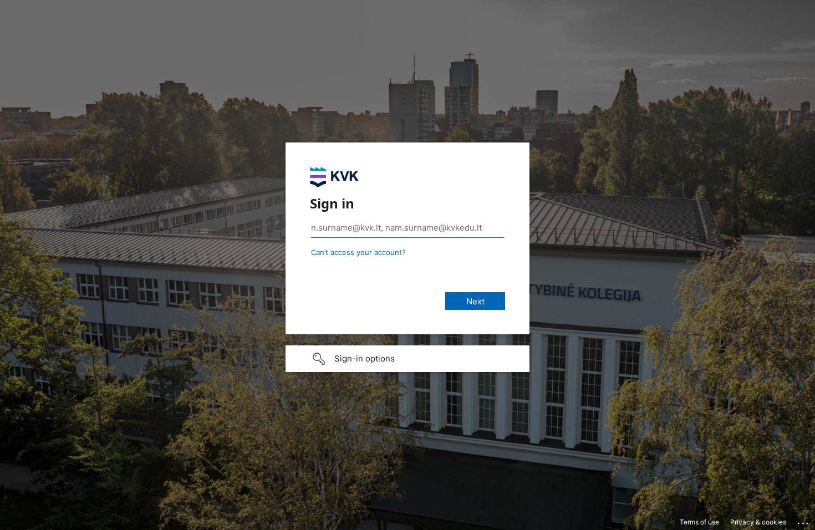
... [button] (804, 520)
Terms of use (699, 522)
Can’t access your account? (358, 252)
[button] (407, 358)
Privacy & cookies (758, 522)
